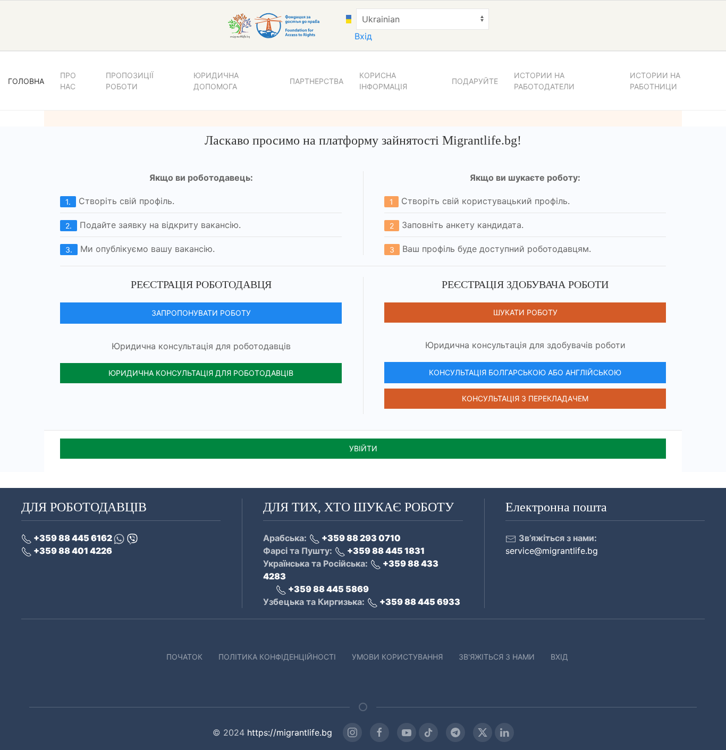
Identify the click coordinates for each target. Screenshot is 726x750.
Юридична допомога (216, 81)
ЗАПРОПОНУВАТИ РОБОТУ (201, 312)
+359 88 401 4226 (72, 550)
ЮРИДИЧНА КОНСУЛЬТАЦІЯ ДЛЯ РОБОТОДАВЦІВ (200, 372)
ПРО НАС (68, 81)
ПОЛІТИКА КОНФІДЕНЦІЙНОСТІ (277, 656)
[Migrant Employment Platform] (285, 25)
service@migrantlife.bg (551, 550)
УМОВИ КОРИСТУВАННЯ (397, 656)
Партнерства (316, 81)
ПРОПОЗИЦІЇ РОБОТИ (130, 81)
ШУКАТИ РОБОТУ (525, 312)
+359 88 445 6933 (419, 601)
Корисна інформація (383, 81)
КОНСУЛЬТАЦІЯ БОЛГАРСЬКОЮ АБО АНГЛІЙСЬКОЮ (525, 372)
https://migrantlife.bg (289, 732)
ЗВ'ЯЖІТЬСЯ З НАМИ (497, 656)
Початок (184, 656)
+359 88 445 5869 (327, 589)
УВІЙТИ (363, 448)
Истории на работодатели (544, 81)
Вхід (363, 36)
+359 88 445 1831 (385, 550)
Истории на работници (655, 81)
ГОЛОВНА (26, 81)
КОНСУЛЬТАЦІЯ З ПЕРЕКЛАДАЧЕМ (525, 398)
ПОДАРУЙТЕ (475, 81)
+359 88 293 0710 (360, 538)
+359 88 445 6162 (73, 538)
